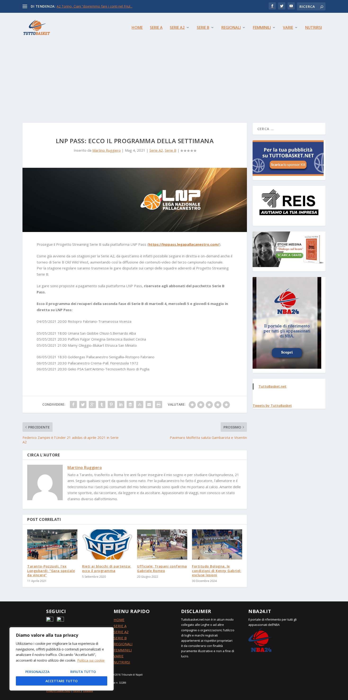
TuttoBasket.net (272, 386)
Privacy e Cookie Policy (58, 690)
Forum (76, 690)
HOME (119, 619)
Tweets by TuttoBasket (272, 405)
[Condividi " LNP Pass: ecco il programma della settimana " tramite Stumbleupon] (139, 404)
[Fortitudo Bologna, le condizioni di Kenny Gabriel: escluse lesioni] (217, 544)
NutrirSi (313, 28)
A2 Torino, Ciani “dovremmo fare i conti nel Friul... (94, 6)
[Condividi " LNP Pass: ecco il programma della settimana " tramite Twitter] (83, 404)
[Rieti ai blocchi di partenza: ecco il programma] (107, 544)
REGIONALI (123, 643)
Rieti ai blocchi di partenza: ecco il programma (106, 568)
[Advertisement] (174, 78)
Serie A (156, 28)
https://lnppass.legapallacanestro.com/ (183, 244)
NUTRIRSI (122, 662)
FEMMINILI (123, 650)
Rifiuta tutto (83, 671)
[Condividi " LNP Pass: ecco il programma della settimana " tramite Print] (158, 404)
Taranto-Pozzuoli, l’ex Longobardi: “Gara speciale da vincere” (51, 570)
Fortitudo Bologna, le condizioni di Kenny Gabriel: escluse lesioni (216, 570)
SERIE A (120, 625)
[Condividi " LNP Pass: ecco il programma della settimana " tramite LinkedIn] (120, 404)
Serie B (203, 28)
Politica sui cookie (91, 660)
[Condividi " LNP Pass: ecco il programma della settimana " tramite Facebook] (73, 404)
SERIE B (120, 638)
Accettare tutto (61, 681)
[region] (61, 659)
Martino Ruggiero (106, 150)
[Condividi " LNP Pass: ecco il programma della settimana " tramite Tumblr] (102, 404)
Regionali (231, 28)
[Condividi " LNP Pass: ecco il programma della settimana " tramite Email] (149, 404)
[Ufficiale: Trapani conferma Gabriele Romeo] (162, 544)
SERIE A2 (121, 631)
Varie (288, 28)
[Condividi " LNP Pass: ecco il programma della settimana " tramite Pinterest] (111, 404)
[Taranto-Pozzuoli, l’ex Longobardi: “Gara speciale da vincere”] (52, 544)
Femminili (262, 28)
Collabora (88, 690)
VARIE (119, 656)
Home (137, 28)
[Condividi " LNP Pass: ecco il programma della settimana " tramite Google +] (92, 404)
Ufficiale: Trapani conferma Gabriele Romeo (162, 568)
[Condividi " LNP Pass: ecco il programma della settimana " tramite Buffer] (130, 404)
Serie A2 (177, 28)
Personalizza (37, 671)
